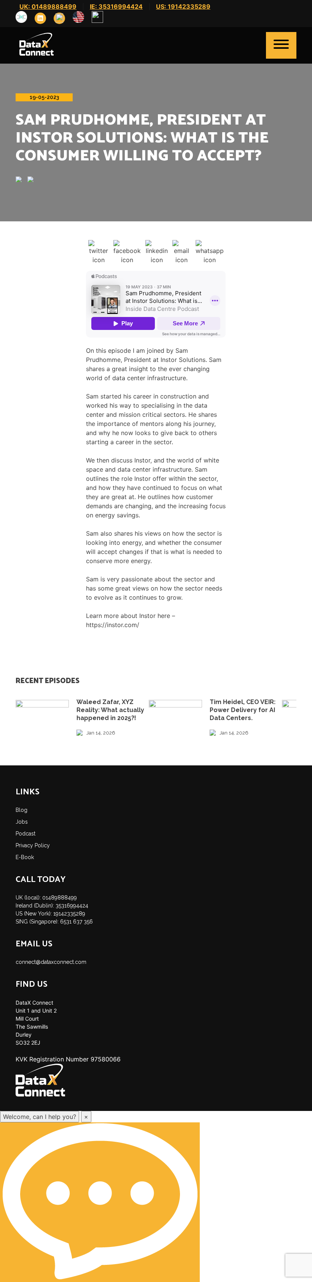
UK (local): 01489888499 (46, 898)
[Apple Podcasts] (21, 180)
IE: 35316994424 (116, 6)
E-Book (25, 857)
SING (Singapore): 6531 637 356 (54, 922)
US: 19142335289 (183, 6)
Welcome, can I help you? (39, 1116)
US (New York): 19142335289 (50, 914)
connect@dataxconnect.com (51, 962)
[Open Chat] (100, 1202)
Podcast (25, 834)
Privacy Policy (33, 845)
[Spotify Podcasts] (33, 180)
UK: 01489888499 (47, 6)
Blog (21, 810)
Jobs (22, 822)
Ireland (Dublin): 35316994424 (52, 906)
